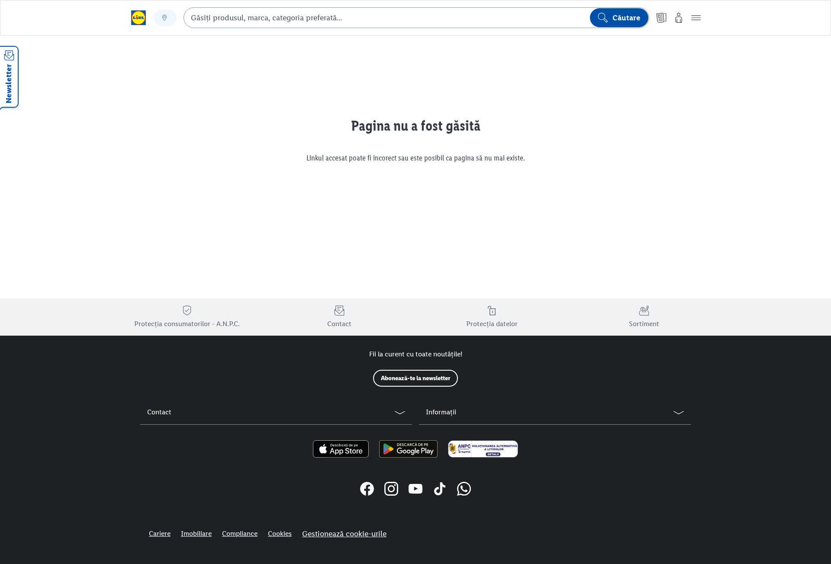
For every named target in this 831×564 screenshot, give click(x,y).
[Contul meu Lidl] (678, 18)
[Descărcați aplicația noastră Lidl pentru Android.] (408, 449)
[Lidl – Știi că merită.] (138, 17)
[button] (696, 18)
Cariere (160, 533)
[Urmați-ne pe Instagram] (391, 490)
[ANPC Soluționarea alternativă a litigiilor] (483, 449)
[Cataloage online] (661, 18)
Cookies (280, 533)
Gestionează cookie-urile (344, 533)
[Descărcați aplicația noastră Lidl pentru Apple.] (341, 449)
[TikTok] (440, 490)
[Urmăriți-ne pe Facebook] (367, 490)
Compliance (240, 533)
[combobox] (416, 17)
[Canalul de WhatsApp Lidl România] (464, 490)
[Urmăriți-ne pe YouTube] (415, 490)
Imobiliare (196, 533)
